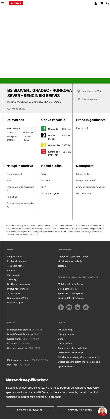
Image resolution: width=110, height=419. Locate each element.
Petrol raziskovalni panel (70, 293)
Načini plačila (65, 343)
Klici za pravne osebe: (18, 360)
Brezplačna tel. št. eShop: (20, 334)
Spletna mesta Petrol (68, 288)
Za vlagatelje (13, 275)
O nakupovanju (65, 329)
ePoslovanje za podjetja (70, 261)
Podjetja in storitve (16, 261)
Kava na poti (82, 128)
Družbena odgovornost (19, 284)
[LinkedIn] (77, 307)
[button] (2, 3)
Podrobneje (54, 396)
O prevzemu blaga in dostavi (72, 348)
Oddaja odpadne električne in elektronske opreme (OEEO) (79, 364)
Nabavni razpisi (15, 302)
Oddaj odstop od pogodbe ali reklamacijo (78, 357)
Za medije (12, 279)
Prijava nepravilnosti (17, 288)
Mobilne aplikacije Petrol (70, 284)
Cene (60, 338)
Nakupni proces (66, 334)
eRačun (62, 265)
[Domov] (16, 3)
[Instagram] (69, 307)
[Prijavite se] (95, 3)
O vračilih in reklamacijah (71, 352)
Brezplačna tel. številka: (19, 329)
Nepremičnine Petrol (18, 298)
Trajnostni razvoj (15, 265)
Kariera (11, 270)
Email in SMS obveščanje (71, 298)
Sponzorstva (13, 293)
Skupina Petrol (14, 256)
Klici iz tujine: (14, 338)
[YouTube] (86, 307)
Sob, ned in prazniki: (17, 348)
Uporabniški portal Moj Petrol (73, 256)
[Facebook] (61, 307)
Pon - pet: (12, 343)
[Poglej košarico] (101, 3)
